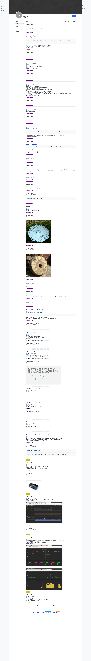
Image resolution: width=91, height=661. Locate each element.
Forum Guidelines (43, 612)
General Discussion (29, 32)
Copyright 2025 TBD (36, 612)
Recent (65, 21)
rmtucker (28, 36)
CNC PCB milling (29, 24)
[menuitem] (86, 1)
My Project (28, 470)
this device (34, 40)
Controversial (72, 21)
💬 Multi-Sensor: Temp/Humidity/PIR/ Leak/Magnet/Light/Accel (40, 388)
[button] (4, 658)
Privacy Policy (49, 612)
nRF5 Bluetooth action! (35, 447)
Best (68, 21)
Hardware (28, 49)
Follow (74, 16)
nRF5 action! (29, 445)
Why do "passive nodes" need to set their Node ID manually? (39, 434)
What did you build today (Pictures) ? (34, 309)
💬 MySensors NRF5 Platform (32, 323)
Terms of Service (55, 612)
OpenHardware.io (28, 340)
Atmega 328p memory (31, 35)
